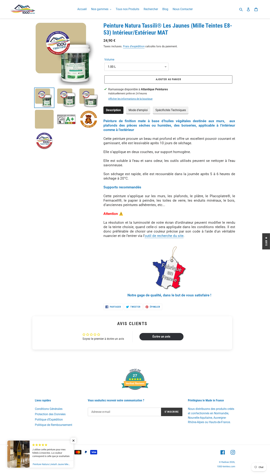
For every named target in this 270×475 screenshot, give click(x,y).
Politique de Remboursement (53, 425)
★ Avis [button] (266, 241)
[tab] (113, 110)
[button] (73, 440)
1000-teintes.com (226, 466)
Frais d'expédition (134, 46)
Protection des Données (50, 414)
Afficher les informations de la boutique (130, 98)
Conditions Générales (48, 409)
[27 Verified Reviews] (135, 396)
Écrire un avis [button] (161, 336)
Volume (109, 59)
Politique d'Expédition (49, 419)
